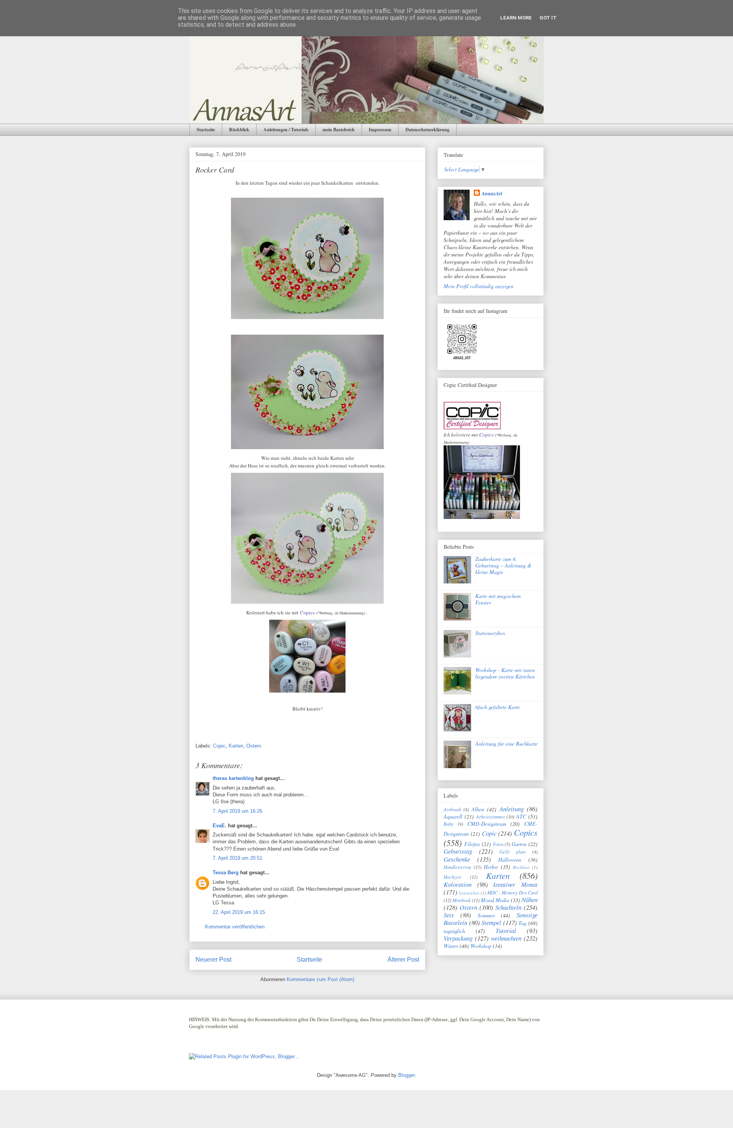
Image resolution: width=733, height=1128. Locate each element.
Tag (522, 923)
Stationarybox (490, 633)
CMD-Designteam (486, 823)
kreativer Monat (515, 884)
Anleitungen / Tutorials (285, 129)
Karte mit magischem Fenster (498, 599)
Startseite (206, 129)
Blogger (406, 1075)
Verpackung (458, 938)
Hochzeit (452, 877)
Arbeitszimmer (490, 817)
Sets (449, 914)
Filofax (472, 844)
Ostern (253, 746)
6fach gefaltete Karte (497, 707)
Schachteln (508, 907)
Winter (451, 945)
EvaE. (219, 825)
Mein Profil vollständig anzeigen (478, 286)
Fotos (498, 844)
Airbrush (452, 809)
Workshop (480, 945)
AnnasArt (491, 193)
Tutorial (506, 930)
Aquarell (453, 816)
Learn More (516, 18)
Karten (236, 746)
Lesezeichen (469, 893)
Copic (219, 746)
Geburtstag (458, 851)
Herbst (491, 866)
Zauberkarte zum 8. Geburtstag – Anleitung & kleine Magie (503, 565)
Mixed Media (495, 900)
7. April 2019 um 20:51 (237, 858)
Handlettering (457, 867)
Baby (449, 824)
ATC (521, 816)
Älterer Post (403, 959)
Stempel (491, 922)
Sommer (486, 915)
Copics (307, 612)
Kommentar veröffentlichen (235, 927)
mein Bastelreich (339, 129)
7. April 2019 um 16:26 (237, 811)
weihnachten (506, 938)
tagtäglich (454, 931)
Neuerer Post (213, 959)
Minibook (461, 900)
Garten (519, 844)
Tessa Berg (226, 872)
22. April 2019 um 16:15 (239, 912)
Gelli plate (512, 852)
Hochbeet (521, 867)
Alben (477, 809)
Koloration (457, 884)
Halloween (509, 859)
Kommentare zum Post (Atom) (320, 979)
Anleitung (511, 808)
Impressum (380, 129)
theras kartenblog (233, 778)
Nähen (529, 899)
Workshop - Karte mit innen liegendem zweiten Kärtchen (505, 673)
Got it (548, 18)
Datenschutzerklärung (427, 129)
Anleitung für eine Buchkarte (506, 743)
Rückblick (239, 129)
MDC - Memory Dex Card (512, 893)
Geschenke (457, 859)
